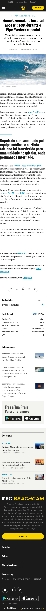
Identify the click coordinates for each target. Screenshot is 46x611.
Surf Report (7, 314)
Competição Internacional (13, 354)
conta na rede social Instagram (28, 166)
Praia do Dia (7, 300)
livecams (21, 253)
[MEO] (10, 2)
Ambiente (6, 444)
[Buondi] (33, 2)
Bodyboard (7, 475)
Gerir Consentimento (10, 603)
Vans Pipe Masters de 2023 (15, 193)
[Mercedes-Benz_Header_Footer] (21, 2)
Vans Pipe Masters (36, 112)
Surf (4, 460)
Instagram (27, 278)
